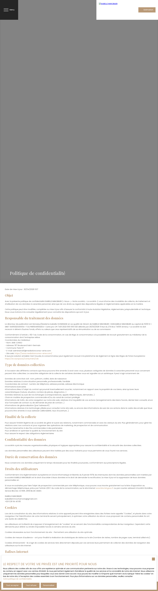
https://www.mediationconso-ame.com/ (33, 353)
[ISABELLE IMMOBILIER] (116, 10)
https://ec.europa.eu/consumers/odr (22, 358)
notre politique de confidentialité (17, 579)
